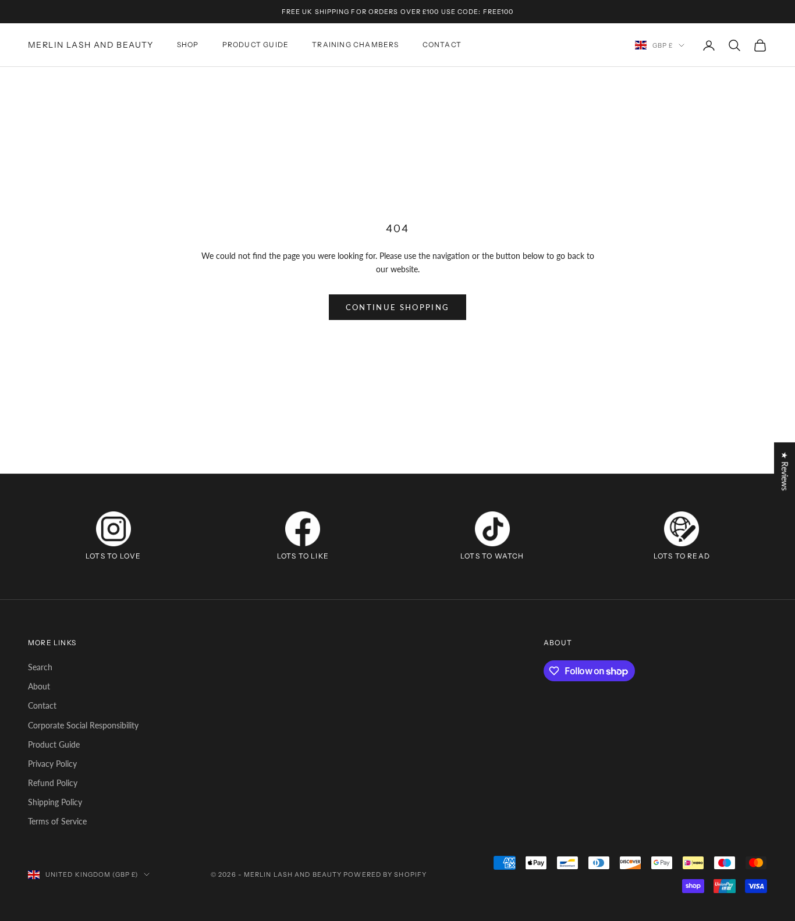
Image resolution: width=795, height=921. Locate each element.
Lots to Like (303, 556)
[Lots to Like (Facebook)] (302, 528)
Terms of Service (57, 821)
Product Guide (54, 744)
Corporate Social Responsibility (83, 725)
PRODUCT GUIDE (255, 45)
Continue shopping (398, 307)
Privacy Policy (52, 764)
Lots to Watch (492, 556)
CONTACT (442, 45)
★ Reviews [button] (785, 470)
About (39, 686)
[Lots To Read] (681, 528)
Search (40, 667)
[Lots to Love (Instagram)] (113, 528)
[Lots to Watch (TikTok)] (492, 528)
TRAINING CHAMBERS (355, 45)
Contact (42, 705)
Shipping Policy (55, 802)
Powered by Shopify (385, 874)
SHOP (188, 45)
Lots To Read (682, 556)
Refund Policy (52, 783)
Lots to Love (113, 556)
